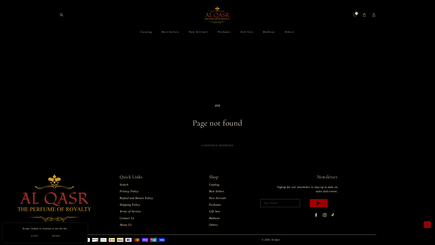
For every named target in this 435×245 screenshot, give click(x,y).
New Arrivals (217, 198)
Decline (56, 236)
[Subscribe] (319, 203)
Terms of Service (130, 211)
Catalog (214, 184)
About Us (126, 224)
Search (124, 184)
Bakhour (214, 218)
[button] (61, 15)
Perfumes (215, 204)
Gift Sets (214, 211)
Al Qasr (275, 239)
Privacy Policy (129, 191)
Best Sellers (216, 191)
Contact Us (127, 218)
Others (213, 224)
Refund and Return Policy (136, 198)
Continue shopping (217, 145)
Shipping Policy (130, 204)
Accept (34, 236)
